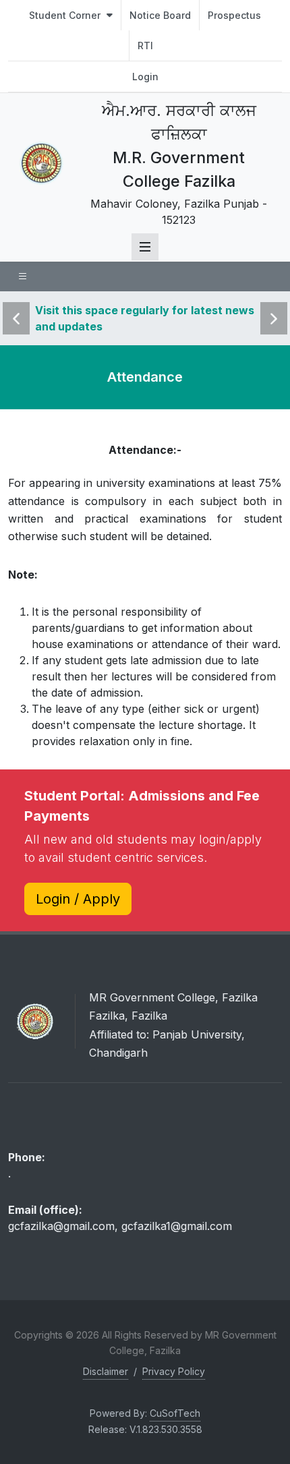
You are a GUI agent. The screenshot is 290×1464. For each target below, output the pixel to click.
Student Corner (66, 15)
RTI (145, 45)
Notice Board (160, 15)
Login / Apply (78, 899)
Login (145, 76)
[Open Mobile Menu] (145, 246)
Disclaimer (105, 1371)
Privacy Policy (173, 1371)
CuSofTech (175, 1413)
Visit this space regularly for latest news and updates (144, 318)
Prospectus (234, 15)
